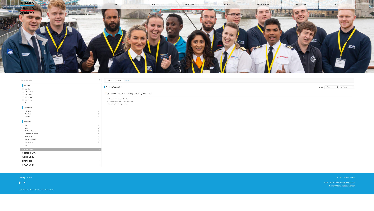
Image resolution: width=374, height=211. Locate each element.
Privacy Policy (41, 189)
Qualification (28, 165)
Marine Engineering (62, 139)
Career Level (28, 157)
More (26, 145)
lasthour (109, 80)
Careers (152, 4)
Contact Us (337, 4)
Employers (226, 4)
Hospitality (62, 136)
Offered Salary (29, 153)
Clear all (127, 80)
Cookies (52, 189)
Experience (27, 161)
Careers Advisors (263, 4)
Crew (62, 128)
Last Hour (28, 89)
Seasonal (62, 116)
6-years (118, 80)
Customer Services (62, 131)
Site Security (62, 142)
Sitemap (47, 189)
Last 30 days (28, 100)
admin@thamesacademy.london (342, 182)
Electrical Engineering (62, 134)
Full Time (62, 111)
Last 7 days (28, 94)
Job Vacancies (189, 4)
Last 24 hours (29, 92)
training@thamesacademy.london (342, 186)
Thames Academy (300, 4)
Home (116, 4)
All (25, 102)
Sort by (321, 87)
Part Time (62, 114)
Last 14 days (28, 97)
